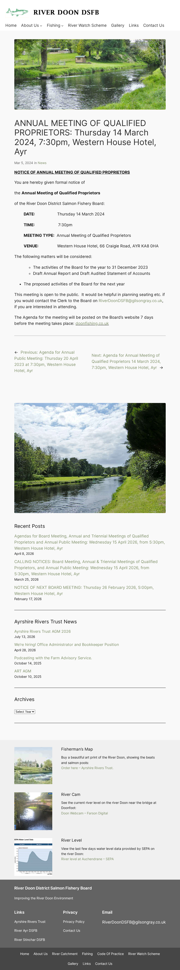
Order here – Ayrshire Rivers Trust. (87, 768)
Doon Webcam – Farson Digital (84, 813)
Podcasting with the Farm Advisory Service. (53, 658)
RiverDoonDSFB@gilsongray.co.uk (130, 300)
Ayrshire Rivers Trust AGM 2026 (42, 631)
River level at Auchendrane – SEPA (87, 859)
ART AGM (22, 671)
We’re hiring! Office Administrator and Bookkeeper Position (66, 644)
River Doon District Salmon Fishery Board (53, 888)
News (42, 163)
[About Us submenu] (41, 25)
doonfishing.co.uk (92, 323)
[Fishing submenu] (62, 25)
